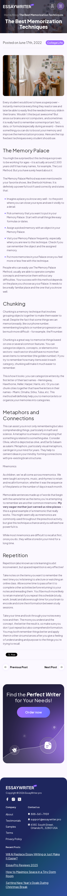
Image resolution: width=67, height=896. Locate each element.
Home (7, 14)
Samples (11, 826)
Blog (15, 14)
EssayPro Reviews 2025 (22, 865)
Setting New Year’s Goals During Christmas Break (27, 885)
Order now (33, 712)
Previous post (19, 667)
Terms (9, 832)
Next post (50, 667)
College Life (55, 42)
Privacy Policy (14, 839)
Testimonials (13, 820)
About (9, 814)
